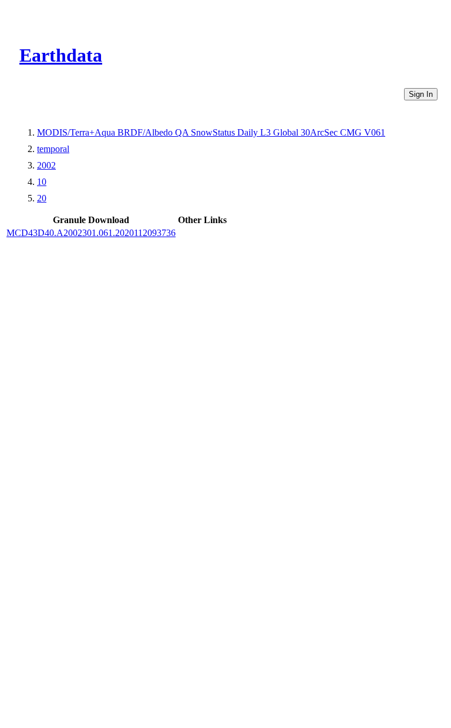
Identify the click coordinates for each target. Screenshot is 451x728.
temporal (53, 149)
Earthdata (60, 55)
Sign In (421, 94)
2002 (46, 165)
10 (41, 182)
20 (41, 198)
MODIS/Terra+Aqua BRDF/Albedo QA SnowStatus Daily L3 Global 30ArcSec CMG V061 (211, 132)
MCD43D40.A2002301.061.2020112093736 (91, 233)
